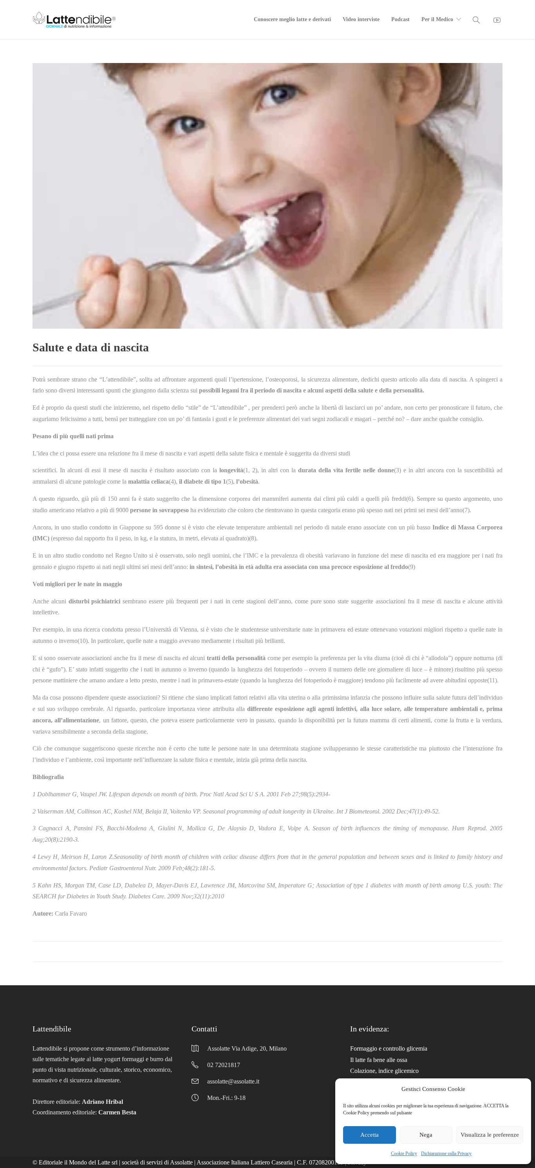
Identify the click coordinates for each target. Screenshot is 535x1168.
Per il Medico (437, 19)
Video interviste (361, 19)
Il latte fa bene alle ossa (378, 1059)
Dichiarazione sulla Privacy (446, 1153)
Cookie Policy (404, 1153)
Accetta (369, 1135)
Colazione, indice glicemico (384, 1070)
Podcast (400, 19)
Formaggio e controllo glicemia (388, 1048)
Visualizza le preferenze (490, 1135)
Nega (425, 1135)
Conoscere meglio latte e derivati (292, 19)
